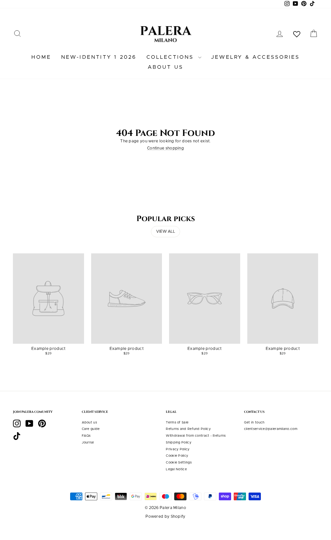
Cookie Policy (177, 455)
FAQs (86, 435)
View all (165, 231)
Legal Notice (176, 469)
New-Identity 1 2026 (99, 57)
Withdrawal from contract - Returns (196, 435)
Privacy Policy (177, 449)
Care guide (91, 429)
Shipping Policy (178, 442)
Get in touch (254, 422)
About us (166, 67)
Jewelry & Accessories (255, 57)
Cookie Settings (179, 462)
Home (41, 57)
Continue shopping (165, 148)
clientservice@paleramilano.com (270, 429)
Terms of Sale (177, 422)
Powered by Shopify (165, 516)
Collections (171, 57)
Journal (88, 442)
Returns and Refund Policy (188, 429)
